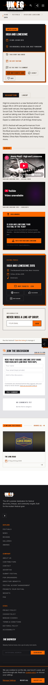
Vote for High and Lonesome (24, 240)
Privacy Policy (9, 610)
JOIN (37, 323)
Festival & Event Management (16, 585)
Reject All (24, 680)
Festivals (16, 15)
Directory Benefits (12, 581)
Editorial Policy (10, 626)
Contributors (9, 562)
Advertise (7, 570)
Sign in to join (39, 352)
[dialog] (24, 675)
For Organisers (10, 577)
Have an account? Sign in (28, 385)
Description (11, 95)
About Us (7, 558)
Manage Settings (9, 680)
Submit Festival (10, 573)
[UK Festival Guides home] (24, 495)
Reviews (6, 537)
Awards (6, 545)
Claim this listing (20, 340)
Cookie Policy (9, 614)
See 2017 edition (13, 61)
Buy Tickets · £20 (15, 73)
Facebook (33, 292)
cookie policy (31, 672)
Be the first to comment (17, 67)
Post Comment (12, 392)
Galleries (7, 541)
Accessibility (9, 630)
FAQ (4, 597)
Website (15, 292)
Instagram (15, 298)
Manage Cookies (10, 618)
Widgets (6, 593)
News (5, 533)
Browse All (39, 425)
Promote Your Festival (13, 589)
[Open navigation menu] (43, 5)
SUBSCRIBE (38, 653)
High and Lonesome (32, 15)
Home (6, 15)
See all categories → (24, 245)
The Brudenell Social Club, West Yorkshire (25, 47)
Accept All (38, 680)
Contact (7, 566)
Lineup (25, 95)
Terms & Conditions (12, 622)
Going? (32, 73)
